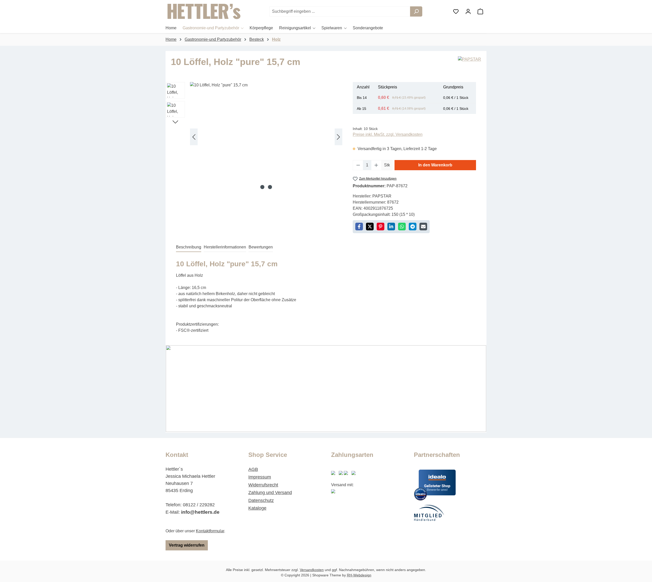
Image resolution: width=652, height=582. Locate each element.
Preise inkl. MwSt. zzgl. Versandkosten (388, 134)
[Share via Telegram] (412, 226)
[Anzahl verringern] (358, 165)
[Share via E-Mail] (423, 226)
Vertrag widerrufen (187, 545)
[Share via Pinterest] (380, 226)
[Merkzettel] (456, 11)
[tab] (188, 247)
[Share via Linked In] (391, 226)
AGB (253, 469)
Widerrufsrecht (263, 484)
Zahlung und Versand (270, 492)
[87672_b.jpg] (266, 137)
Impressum (259, 477)
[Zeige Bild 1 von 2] (262, 187)
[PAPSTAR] (469, 63)
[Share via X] (370, 226)
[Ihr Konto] (468, 11)
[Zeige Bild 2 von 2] (270, 187)
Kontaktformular (210, 531)
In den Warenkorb (435, 165)
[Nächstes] (338, 136)
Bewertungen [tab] (261, 247)
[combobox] (339, 11)
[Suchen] (416, 11)
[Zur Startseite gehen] (204, 11)
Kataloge (257, 508)
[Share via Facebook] (359, 226)
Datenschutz (261, 500)
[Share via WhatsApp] (402, 226)
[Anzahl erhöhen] (376, 165)
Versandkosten (312, 570)
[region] (254, 137)
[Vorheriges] (194, 136)
